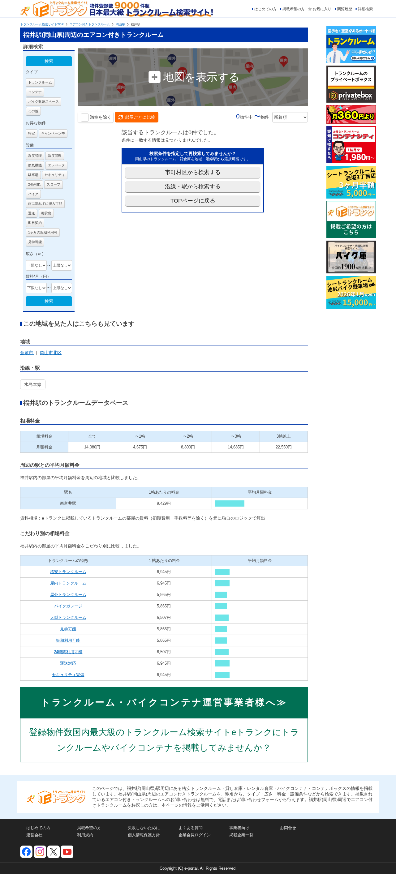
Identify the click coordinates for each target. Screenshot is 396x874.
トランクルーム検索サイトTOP (42, 24)
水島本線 (32, 384)
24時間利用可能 (68, 651)
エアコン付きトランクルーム (90, 24)
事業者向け (239, 827)
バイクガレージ (68, 606)
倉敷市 (27, 352)
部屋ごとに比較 (140, 117)
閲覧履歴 (344, 9)
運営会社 (34, 835)
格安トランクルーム (68, 571)
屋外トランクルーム (68, 594)
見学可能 (68, 629)
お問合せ (288, 827)
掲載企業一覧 (241, 835)
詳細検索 (365, 9)
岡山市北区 (51, 352)
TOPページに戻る (192, 201)
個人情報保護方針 (144, 835)
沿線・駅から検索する (193, 186)
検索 (49, 61)
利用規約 (85, 835)
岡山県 (120, 24)
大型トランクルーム (68, 617)
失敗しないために (144, 827)
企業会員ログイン (195, 835)
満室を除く (100, 117)
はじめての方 (265, 9)
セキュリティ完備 (68, 674)
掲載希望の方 (293, 9)
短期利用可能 (68, 640)
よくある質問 (191, 827)
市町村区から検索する (193, 172)
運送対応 (68, 663)
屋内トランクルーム (68, 583)
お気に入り (322, 9)
